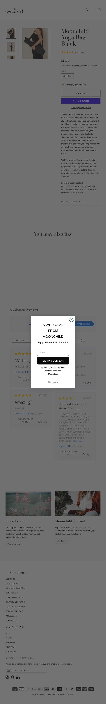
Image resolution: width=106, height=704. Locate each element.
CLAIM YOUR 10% (53, 360)
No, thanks (53, 382)
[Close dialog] (71, 319)
